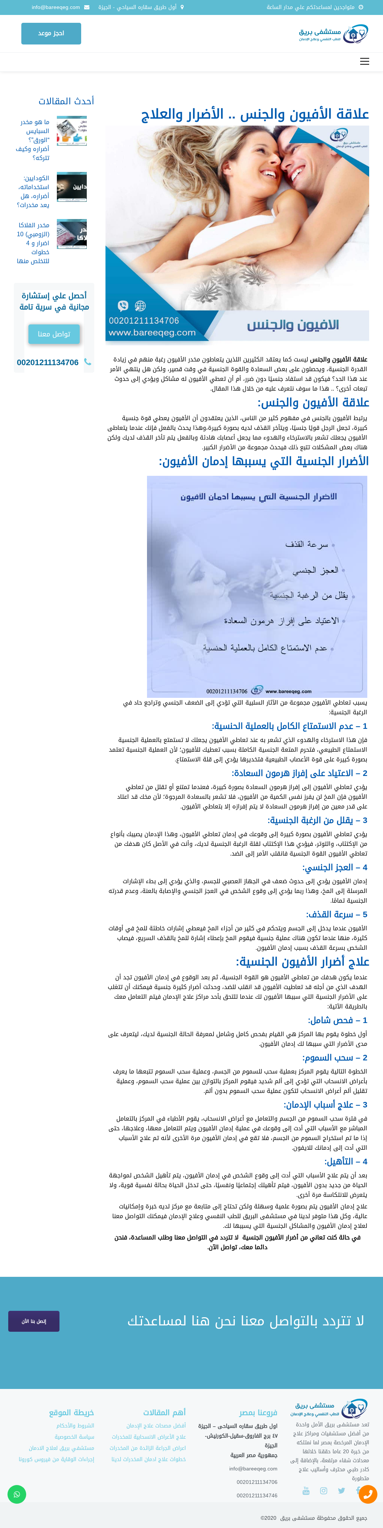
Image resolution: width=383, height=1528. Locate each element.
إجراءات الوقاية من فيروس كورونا (56, 1459)
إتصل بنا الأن (34, 1321)
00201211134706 (48, 362)
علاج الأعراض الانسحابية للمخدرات (149, 1437)
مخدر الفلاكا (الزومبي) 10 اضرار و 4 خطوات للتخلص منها (33, 243)
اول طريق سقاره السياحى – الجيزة (238, 1426)
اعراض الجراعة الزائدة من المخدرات (148, 1448)
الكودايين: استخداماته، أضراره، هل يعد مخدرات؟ (33, 191)
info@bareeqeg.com (56, 7)
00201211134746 (257, 1495)
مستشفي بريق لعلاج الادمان (61, 1448)
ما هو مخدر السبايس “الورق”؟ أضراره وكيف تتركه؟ (32, 140)
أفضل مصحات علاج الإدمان (156, 1426)
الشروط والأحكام (75, 1426)
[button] (54, 334)
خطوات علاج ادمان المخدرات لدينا (148, 1459)
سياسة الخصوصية (74, 1437)
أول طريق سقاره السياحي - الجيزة (137, 7)
